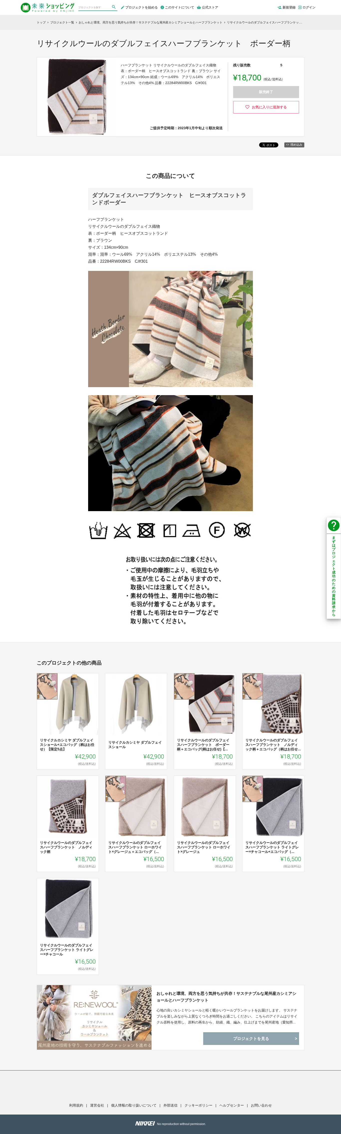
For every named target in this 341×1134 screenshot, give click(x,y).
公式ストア (210, 7)
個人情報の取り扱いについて (134, 1105)
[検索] (114, 7)
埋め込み (296, 144)
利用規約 (76, 1105)
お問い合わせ (261, 1105)
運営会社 (97, 1105)
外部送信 (170, 1105)
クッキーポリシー (198, 1105)
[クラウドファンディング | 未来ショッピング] (47, 5)
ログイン (309, 7)
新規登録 (289, 7)
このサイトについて (179, 7)
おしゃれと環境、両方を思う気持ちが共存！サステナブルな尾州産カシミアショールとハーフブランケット (226, 996)
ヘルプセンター (231, 1105)
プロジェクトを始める (141, 7)
